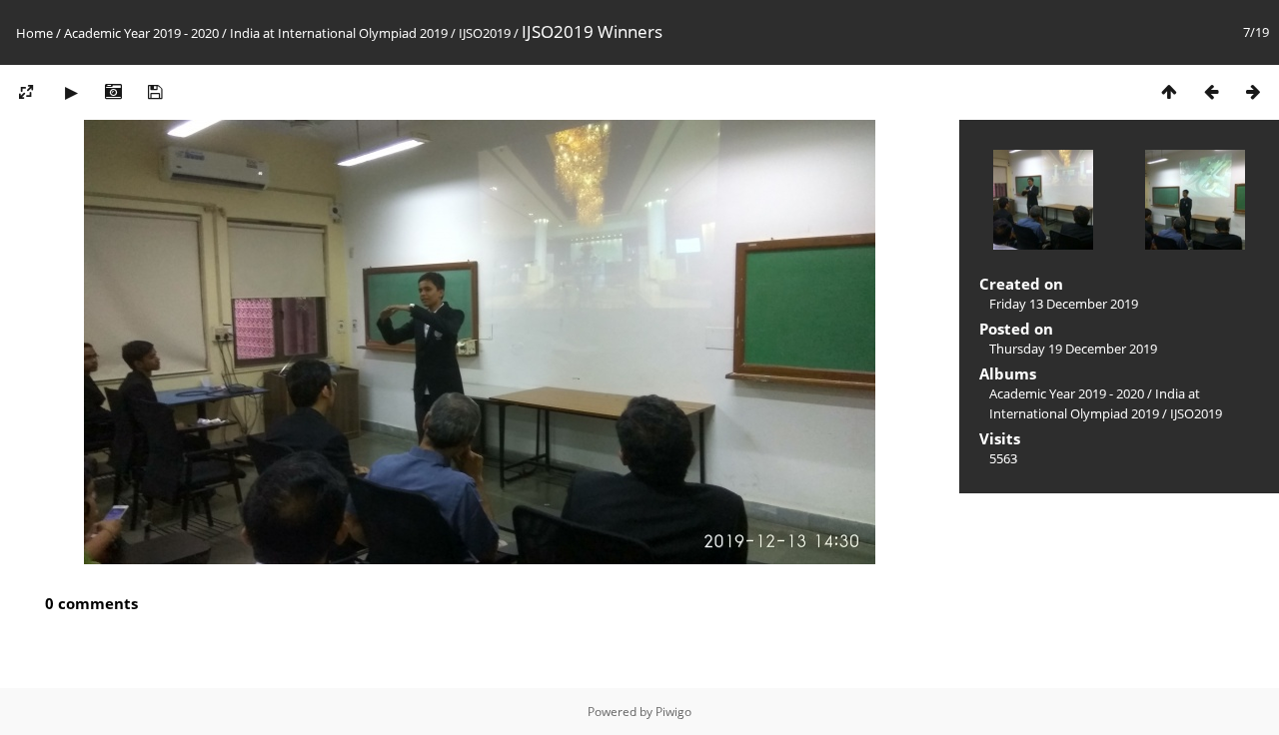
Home (34, 33)
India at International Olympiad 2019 (339, 33)
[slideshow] (71, 91)
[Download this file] (155, 91)
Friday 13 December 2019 (1063, 304)
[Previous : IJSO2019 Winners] (1211, 91)
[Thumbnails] (1169, 91)
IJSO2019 (485, 33)
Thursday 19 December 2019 (1073, 349)
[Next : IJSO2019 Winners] (1253, 91)
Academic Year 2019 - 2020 (141, 33)
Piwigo (673, 711)
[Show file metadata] (113, 91)
